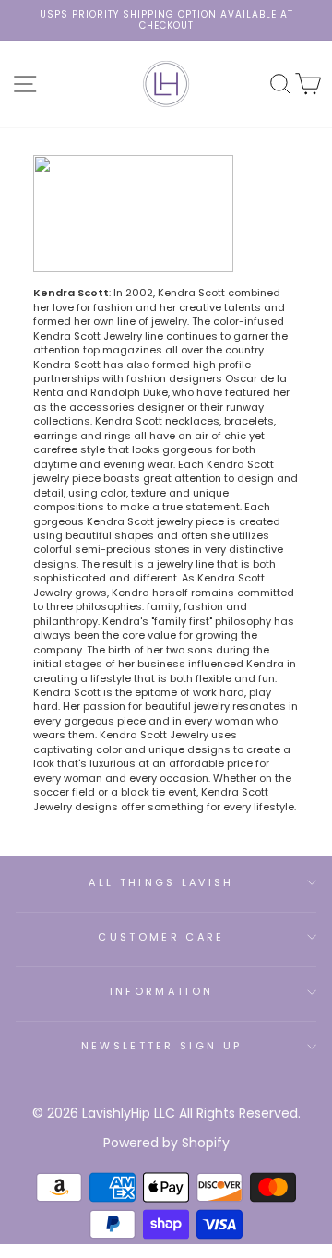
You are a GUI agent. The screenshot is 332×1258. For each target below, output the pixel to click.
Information (161, 991)
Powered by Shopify (166, 1142)
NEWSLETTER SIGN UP (162, 1045)
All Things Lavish (161, 882)
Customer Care (161, 936)
